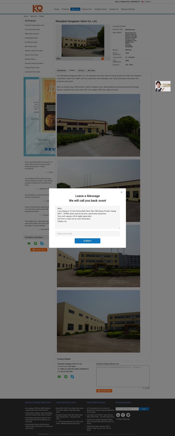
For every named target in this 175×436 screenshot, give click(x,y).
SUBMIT (87, 240)
